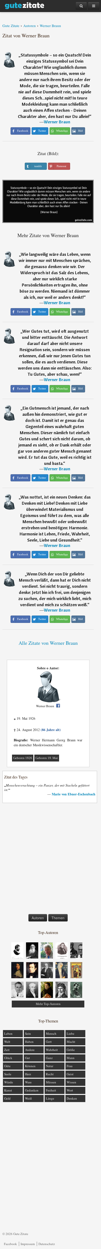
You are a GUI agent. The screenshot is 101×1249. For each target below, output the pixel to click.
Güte (7, 1066)
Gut (27, 1058)
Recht (50, 1074)
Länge (50, 1098)
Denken (72, 1098)
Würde (8, 1082)
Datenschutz (46, 1244)
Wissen (71, 1082)
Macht (71, 1041)
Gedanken (31, 1090)
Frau (70, 1066)
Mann (71, 1058)
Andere (30, 1050)
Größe (71, 1050)
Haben (29, 1041)
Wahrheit (52, 1050)
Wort (70, 1090)
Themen (57, 917)
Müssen (51, 1082)
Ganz (49, 1058)
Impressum (28, 1244)
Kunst (8, 1090)
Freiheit (51, 1090)
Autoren (38, 917)
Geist (70, 1074)
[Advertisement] (50, 859)
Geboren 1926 (22, 758)
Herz (28, 1074)
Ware (28, 1082)
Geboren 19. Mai (47, 758)
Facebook (10, 1244)
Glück (8, 1058)
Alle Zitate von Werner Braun (48, 643)
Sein (28, 1033)
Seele (7, 1074)
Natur (49, 1066)
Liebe (70, 1033)
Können (30, 1066)
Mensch (51, 1033)
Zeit (7, 1050)
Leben (8, 1033)
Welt (7, 1041)
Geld (7, 1098)
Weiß (28, 1098)
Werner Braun (57, 122)
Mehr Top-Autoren (48, 1004)
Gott (49, 1041)
